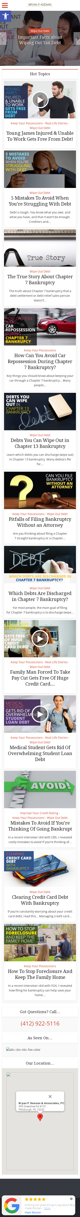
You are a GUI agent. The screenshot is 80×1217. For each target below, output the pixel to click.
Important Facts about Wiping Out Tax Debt (40, 40)
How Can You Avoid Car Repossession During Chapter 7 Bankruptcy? (40, 361)
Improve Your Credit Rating (39, 813)
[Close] (54, 1096)
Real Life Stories (56, 123)
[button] (5, 16)
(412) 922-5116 (40, 1023)
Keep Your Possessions (27, 123)
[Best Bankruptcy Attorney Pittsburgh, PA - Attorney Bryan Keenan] (40, 5)
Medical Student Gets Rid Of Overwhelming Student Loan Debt (40, 753)
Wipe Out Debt (40, 31)
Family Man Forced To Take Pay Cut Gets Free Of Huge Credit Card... (40, 678)
